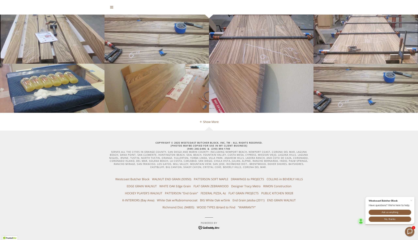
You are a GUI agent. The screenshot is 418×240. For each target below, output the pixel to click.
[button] (111, 7)
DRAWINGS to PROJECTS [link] (247, 179)
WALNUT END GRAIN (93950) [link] (171, 179)
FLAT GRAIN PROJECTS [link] (243, 193)
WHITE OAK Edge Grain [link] (175, 186)
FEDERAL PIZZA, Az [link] (213, 193)
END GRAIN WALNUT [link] (281, 200)
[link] (209, 227)
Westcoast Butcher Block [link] (132, 179)
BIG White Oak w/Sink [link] (215, 200)
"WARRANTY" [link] (247, 207)
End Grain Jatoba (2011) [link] (249, 200)
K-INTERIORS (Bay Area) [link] (138, 200)
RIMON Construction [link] (277, 186)
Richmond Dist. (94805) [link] (178, 207)
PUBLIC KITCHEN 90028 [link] (277, 193)
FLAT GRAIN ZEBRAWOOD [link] (211, 186)
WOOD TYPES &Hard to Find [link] (216, 207)
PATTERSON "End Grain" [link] (181, 193)
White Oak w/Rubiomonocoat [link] (177, 200)
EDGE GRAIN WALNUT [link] (142, 186)
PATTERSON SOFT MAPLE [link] (211, 179)
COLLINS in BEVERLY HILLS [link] (285, 179)
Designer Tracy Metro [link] (246, 186)
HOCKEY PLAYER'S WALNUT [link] (143, 193)
